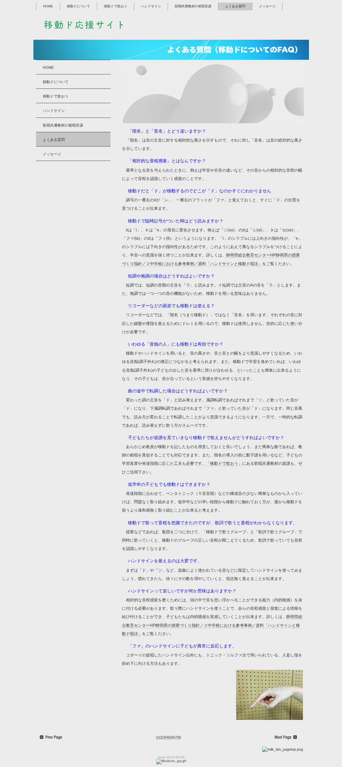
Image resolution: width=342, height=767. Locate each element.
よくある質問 (235, 6)
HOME (48, 6)
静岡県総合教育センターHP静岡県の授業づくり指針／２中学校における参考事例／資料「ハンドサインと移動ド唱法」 (212, 625)
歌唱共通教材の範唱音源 (193, 6)
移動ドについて (78, 6)
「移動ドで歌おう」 (224, 463)
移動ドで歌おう (115, 6)
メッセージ (267, 6)
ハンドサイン (151, 6)
